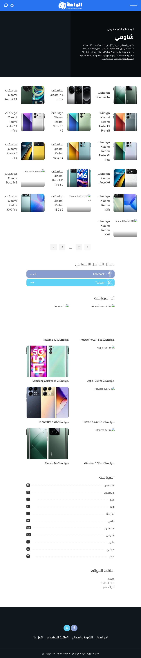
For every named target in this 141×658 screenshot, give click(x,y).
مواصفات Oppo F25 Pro (101, 380)
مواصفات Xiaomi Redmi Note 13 (57, 151)
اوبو (112, 506)
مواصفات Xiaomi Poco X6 (104, 178)
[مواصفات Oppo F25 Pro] (93, 361)
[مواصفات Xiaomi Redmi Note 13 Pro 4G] (125, 122)
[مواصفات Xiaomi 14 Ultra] (79, 95)
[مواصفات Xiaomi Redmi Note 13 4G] (79, 122)
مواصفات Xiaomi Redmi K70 (104, 227)
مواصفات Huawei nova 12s (99, 422)
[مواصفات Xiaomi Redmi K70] (125, 228)
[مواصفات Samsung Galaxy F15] (47, 361)
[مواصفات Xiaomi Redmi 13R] (125, 203)
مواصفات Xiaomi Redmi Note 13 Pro (104, 150)
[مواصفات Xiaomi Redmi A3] (33, 95)
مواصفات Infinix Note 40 (54, 422)
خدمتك (111, 579)
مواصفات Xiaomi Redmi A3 (10, 95)
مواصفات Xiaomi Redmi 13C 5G (57, 203)
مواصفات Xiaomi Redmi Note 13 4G (57, 121)
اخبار (112, 499)
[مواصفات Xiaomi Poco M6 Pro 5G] (79, 178)
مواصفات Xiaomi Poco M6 (11, 178)
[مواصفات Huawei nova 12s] (93, 402)
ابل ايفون (109, 492)
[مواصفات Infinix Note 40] (47, 402)
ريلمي (111, 521)
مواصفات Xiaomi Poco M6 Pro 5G (57, 178)
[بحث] (6, 5)
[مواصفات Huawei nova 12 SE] (93, 320)
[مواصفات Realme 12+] (47, 320)
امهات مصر (109, 587)
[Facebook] (70, 274)
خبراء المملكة (108, 583)
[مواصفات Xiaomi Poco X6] (125, 178)
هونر (112, 556)
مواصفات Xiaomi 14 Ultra (56, 95)
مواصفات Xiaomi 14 (103, 95)
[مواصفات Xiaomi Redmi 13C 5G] (79, 203)
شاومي (110, 535)
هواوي (110, 549)
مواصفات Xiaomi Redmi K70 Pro (11, 203)
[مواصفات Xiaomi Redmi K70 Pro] (33, 203)
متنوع (112, 542)
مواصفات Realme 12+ (55, 339)
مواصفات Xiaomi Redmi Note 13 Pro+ (11, 121)
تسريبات (110, 513)
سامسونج (109, 528)
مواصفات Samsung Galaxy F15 (50, 380)
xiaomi (124, 45)
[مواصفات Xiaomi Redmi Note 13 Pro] (125, 151)
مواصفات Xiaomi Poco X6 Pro (11, 151)
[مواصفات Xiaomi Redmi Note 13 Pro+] (33, 122)
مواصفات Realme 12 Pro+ (99, 463)
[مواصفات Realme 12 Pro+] (93, 444)
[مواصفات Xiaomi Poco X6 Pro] (33, 151)
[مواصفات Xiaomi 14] (125, 95)
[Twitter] (70, 282)
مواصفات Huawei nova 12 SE (98, 339)
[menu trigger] (132, 5)
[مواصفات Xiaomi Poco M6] (33, 178)
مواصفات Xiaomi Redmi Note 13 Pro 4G (104, 121)
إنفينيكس (109, 485)
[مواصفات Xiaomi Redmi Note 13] (79, 151)
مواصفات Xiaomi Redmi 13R (104, 203)
